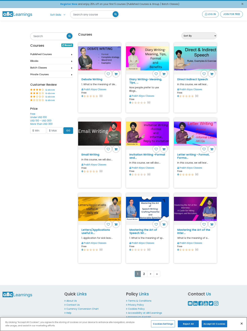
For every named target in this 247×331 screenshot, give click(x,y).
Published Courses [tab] (41, 54)
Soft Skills (55, 14)
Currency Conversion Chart (82, 309)
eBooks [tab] (34, 61)
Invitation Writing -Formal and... (147, 156)
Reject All (188, 323)
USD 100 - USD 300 (40, 120)
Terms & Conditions (139, 300)
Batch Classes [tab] (38, 67)
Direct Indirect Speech (192, 79)
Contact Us (73, 304)
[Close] (241, 323)
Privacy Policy (136, 304)
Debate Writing (91, 79)
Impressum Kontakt (139, 317)
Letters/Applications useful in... (95, 231)
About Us (71, 300)
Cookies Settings (163, 323)
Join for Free (231, 14)
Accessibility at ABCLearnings (145, 313)
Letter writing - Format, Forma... (193, 156)
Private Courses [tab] (39, 74)
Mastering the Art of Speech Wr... (143, 231)
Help (68, 313)
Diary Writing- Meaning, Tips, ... (145, 80)
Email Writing (90, 155)
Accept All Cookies (214, 323)
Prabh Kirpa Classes (95, 89)
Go (68, 130)
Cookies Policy (136, 309)
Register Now (68, 4)
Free (32, 114)
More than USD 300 (41, 124)
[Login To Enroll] (116, 73)
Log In (211, 14)
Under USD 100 (38, 117)
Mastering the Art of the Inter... (193, 231)
